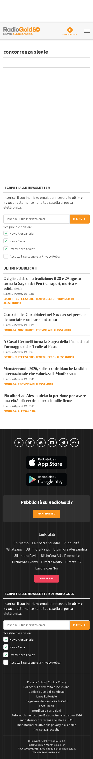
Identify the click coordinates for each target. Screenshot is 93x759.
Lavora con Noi (46, 568)
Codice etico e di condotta (47, 692)
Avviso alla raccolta (47, 729)
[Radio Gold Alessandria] (21, 30)
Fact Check (46, 706)
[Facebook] (18, 442)
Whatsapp (14, 549)
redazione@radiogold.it (62, 749)
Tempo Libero (45, 299)
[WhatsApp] (74, 442)
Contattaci (47, 578)
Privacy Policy (51, 256)
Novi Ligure (26, 330)
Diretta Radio (51, 562)
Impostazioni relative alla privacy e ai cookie (46, 725)
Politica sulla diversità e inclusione (46, 687)
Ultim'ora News (38, 549)
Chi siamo (21, 543)
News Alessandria (21, 233)
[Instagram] (52, 442)
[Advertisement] (46, 132)
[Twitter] (30, 442)
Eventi (7, 299)
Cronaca (9, 330)
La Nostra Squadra (46, 543)
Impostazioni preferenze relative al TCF (46, 720)
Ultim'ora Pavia (25, 555)
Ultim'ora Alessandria (70, 549)
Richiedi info (46, 514)
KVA (58, 752)
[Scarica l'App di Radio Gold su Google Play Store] (46, 479)
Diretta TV (73, 562)
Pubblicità (71, 543)
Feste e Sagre (24, 299)
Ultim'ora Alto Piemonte (60, 555)
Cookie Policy (57, 682)
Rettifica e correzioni (46, 711)
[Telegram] (63, 442)
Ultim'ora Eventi (25, 562)
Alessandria (65, 357)
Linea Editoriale (46, 696)
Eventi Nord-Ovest (22, 249)
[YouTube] (41, 442)
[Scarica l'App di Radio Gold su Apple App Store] (46, 462)
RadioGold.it (58, 741)
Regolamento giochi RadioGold (46, 701)
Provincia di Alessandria (53, 330)
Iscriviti (79, 219)
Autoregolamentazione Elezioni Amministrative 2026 (47, 715)
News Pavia (17, 241)
